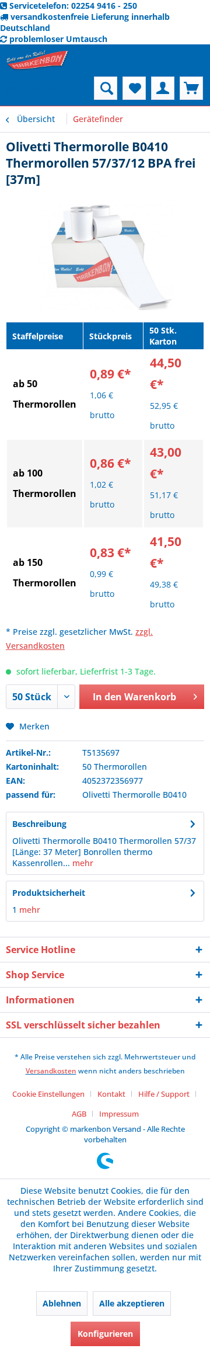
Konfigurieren (105, 1333)
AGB (79, 1113)
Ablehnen (62, 1303)
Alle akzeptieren (131, 1303)
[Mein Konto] (162, 88)
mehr (81, 862)
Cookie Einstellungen (48, 1094)
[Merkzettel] (134, 88)
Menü (42, 88)
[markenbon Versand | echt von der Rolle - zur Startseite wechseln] (37, 60)
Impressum (119, 1113)
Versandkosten (51, 1071)
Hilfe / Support (164, 1094)
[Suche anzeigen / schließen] (105, 88)
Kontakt (111, 1094)
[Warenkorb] (191, 88)
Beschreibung (39, 823)
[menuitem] (31, 88)
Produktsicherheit (48, 892)
